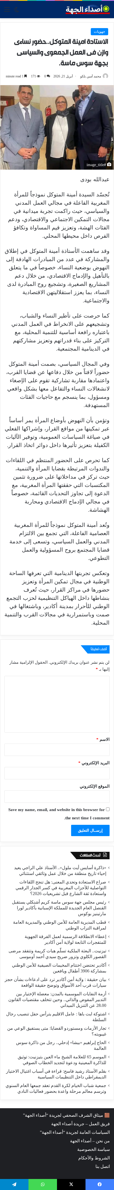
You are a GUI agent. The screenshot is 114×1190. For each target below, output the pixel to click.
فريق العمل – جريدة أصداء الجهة (80, 1123)
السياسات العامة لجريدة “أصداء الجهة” (75, 1132)
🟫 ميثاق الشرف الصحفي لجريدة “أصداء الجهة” (66, 1115)
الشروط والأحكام (94, 1158)
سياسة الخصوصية (93, 1149)
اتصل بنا (102, 1166)
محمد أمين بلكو (90, 76)
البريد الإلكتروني (94, 763)
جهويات (99, 31)
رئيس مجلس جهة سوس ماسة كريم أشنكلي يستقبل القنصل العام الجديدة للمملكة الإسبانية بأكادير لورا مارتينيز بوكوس (59, 908)
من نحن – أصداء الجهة (90, 1141)
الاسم (103, 739)
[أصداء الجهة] (88, 9)
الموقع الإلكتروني (95, 786)
